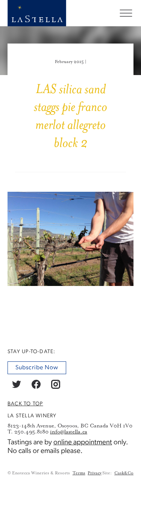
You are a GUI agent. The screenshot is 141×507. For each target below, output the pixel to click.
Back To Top (25, 403)
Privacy (95, 473)
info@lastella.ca (68, 432)
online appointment (82, 442)
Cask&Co (123, 473)
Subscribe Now (36, 367)
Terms (79, 473)
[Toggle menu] (125, 13)
